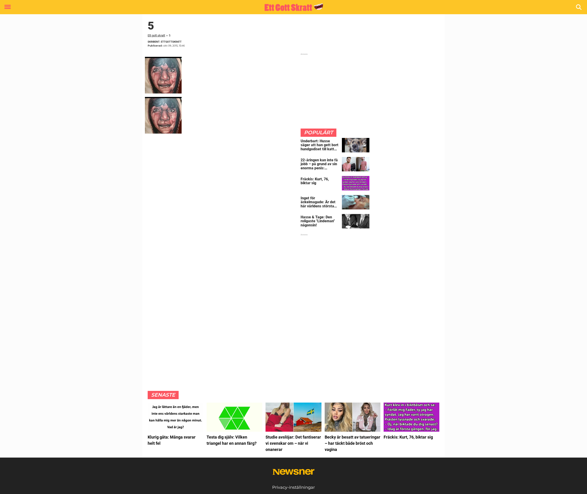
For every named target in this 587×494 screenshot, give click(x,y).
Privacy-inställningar (293, 487)
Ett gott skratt (156, 35)
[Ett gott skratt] (292, 7)
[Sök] (579, 7)
